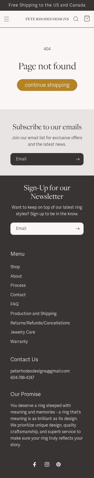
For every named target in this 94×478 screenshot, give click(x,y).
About (16, 276)
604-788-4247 (22, 377)
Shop (15, 267)
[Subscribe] (77, 159)
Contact (18, 295)
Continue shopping (47, 85)
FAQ (14, 304)
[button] (6, 19)
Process (18, 285)
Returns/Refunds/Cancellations (40, 323)
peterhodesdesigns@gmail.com (40, 371)
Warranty (19, 341)
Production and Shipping (33, 313)
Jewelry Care (22, 332)
